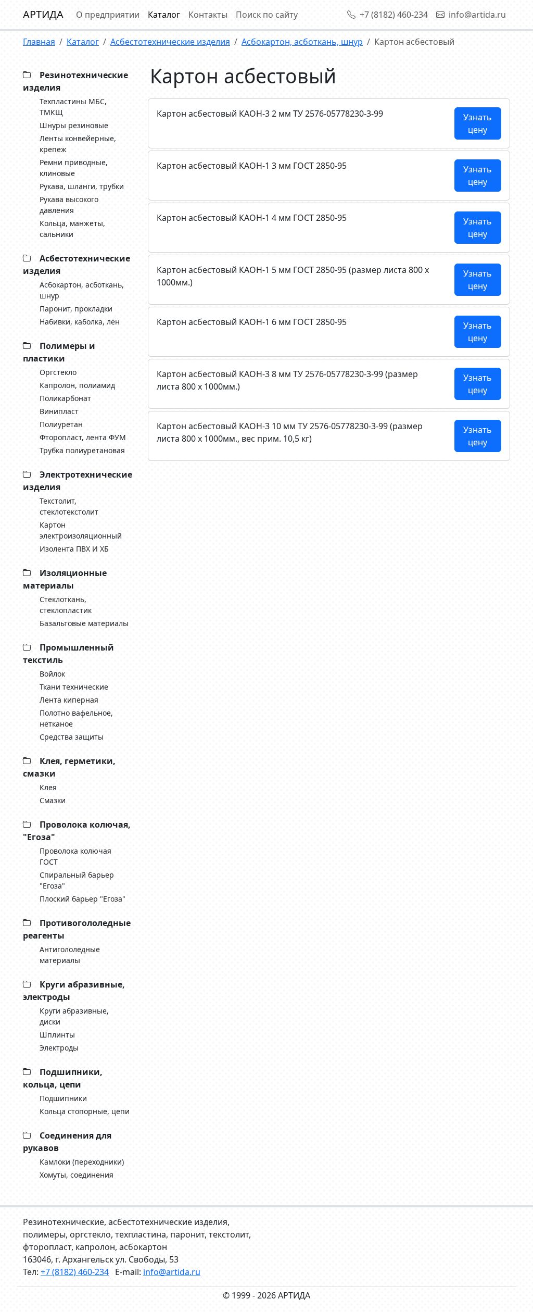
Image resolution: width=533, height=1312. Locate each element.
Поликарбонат (65, 398)
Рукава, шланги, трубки (82, 186)
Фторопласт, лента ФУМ (83, 437)
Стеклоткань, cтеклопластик (66, 604)
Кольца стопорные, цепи (85, 1111)
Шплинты (57, 1035)
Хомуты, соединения (76, 1175)
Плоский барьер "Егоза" (82, 899)
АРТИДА (43, 14)
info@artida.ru (477, 14)
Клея (48, 787)
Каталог (164, 14)
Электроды (59, 1048)
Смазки (53, 800)
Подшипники (63, 1098)
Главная (39, 41)
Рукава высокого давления (69, 204)
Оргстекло (58, 372)
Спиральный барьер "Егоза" (77, 880)
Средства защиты (72, 737)
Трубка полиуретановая (82, 450)
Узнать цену (477, 123)
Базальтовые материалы (84, 623)
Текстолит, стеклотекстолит (69, 506)
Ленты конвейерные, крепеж (78, 143)
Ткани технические (74, 687)
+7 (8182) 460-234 (394, 14)
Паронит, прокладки (76, 309)
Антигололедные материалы (70, 954)
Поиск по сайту (267, 14)
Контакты (207, 14)
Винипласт (59, 411)
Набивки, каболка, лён (80, 322)
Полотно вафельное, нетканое (76, 718)
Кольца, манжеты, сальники (72, 228)
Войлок (52, 674)
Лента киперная (69, 700)
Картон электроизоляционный (81, 530)
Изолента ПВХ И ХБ (74, 549)
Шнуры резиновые (74, 125)
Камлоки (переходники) (82, 1162)
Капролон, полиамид (77, 385)
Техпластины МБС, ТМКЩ (73, 106)
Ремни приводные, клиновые (74, 167)
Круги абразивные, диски (74, 1016)
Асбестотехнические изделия (170, 41)
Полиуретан (61, 424)
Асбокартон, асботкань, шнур (302, 41)
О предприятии (107, 14)
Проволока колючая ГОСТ (75, 856)
